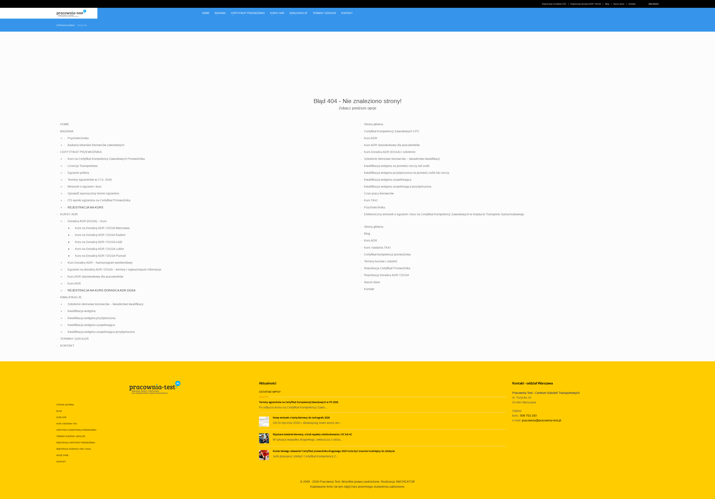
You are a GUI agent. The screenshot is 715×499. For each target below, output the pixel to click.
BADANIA (67, 131)
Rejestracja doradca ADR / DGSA (586, 4)
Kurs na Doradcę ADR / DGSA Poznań (100, 255)
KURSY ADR (69, 214)
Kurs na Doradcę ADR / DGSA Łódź (98, 242)
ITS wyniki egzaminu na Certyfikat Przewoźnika (99, 200)
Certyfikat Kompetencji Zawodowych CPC (392, 131)
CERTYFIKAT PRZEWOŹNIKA (81, 151)
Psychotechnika (78, 138)
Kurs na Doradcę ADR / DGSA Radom (100, 234)
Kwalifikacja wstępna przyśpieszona (91, 318)
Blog (607, 4)
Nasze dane (618, 4)
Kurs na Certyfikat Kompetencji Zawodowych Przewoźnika (106, 158)
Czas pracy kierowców (379, 193)
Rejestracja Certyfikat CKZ (554, 4)
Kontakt (632, 4)
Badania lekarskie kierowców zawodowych (96, 145)
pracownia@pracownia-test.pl (541, 420)
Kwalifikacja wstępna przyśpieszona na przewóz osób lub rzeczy (406, 172)
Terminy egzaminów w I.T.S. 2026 (90, 179)
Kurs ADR (74, 283)
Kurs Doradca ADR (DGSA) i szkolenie (389, 151)
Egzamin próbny (78, 172)
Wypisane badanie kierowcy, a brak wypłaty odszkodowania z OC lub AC (312, 434)
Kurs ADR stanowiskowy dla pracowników (95, 276)
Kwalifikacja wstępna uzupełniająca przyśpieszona (101, 331)
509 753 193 (528, 415)
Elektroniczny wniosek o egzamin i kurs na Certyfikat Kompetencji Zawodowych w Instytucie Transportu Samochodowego (444, 214)
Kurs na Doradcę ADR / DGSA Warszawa (102, 228)
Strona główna (373, 124)
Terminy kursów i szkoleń (380, 261)
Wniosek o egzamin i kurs (84, 186)
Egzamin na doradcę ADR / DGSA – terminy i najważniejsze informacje (114, 269)
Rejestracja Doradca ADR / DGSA (386, 275)
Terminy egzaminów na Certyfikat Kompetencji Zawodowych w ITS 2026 (298, 402)
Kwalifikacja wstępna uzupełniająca (91, 325)
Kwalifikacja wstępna (82, 311)
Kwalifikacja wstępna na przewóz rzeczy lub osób (396, 165)
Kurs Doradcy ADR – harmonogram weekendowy (100, 262)
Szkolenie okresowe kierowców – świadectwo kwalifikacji (105, 304)
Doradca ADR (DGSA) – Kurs (87, 221)
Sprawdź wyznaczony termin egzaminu (93, 193)
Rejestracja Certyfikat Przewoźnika (387, 268)
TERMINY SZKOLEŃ (74, 338)
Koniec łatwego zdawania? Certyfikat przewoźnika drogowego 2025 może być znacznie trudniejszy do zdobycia (334, 451)
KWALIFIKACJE (71, 297)
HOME (64, 124)
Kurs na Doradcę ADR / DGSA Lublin (99, 248)
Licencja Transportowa (83, 165)
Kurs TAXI (370, 200)
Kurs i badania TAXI (377, 247)
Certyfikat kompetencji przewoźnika (387, 254)
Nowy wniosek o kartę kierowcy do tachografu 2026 (301, 417)
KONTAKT (67, 345)
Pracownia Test (330, 481)
